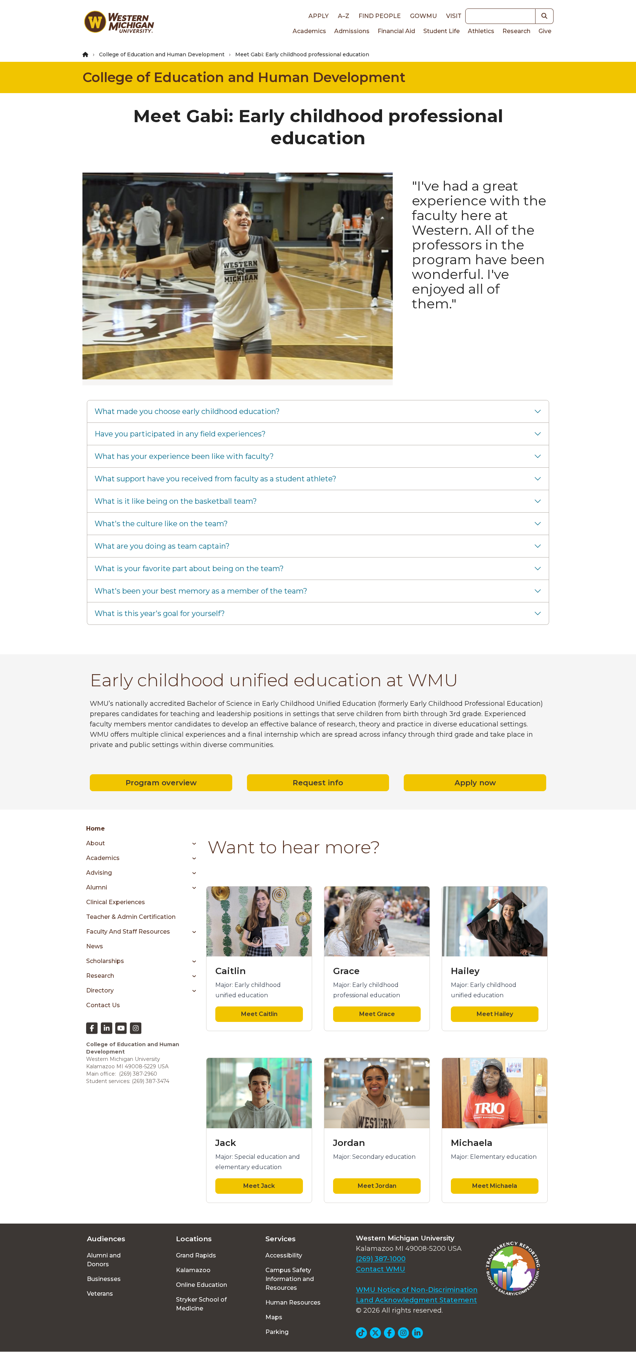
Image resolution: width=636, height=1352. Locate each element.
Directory (100, 990)
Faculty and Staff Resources (128, 931)
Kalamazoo (193, 1270)
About (95, 843)
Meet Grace (377, 1014)
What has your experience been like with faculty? (184, 456)
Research (516, 31)
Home (95, 828)
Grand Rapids (196, 1255)
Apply (318, 16)
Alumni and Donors (104, 1260)
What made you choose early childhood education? (187, 411)
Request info (318, 782)
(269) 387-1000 (381, 1259)
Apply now (475, 782)
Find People (379, 16)
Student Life (441, 31)
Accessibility (283, 1255)
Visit (454, 16)
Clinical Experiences (115, 902)
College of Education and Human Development (162, 54)
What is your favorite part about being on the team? (189, 568)
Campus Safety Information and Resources (289, 1279)
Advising (99, 872)
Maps (273, 1317)
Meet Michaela (494, 1185)
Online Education (201, 1284)
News (94, 946)
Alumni (96, 887)
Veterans (100, 1293)
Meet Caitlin (259, 1014)
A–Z (343, 16)
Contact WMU (380, 1269)
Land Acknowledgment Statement (416, 1300)
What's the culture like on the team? (161, 523)
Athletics (481, 31)
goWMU (423, 16)
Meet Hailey (495, 1014)
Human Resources (293, 1302)
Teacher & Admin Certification (131, 916)
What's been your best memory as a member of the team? (201, 591)
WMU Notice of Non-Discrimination (417, 1290)
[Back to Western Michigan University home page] (118, 23)
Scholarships (105, 961)
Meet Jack (259, 1185)
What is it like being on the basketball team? (176, 501)
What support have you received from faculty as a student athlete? (215, 478)
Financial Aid (396, 31)
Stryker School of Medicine (201, 1304)
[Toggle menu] (191, 843)
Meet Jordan (377, 1185)
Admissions (352, 31)
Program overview (161, 782)
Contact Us (103, 1005)
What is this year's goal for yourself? (160, 613)
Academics (309, 31)
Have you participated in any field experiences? (180, 433)
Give (544, 31)
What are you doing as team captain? (162, 546)
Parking (277, 1331)
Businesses (104, 1278)
